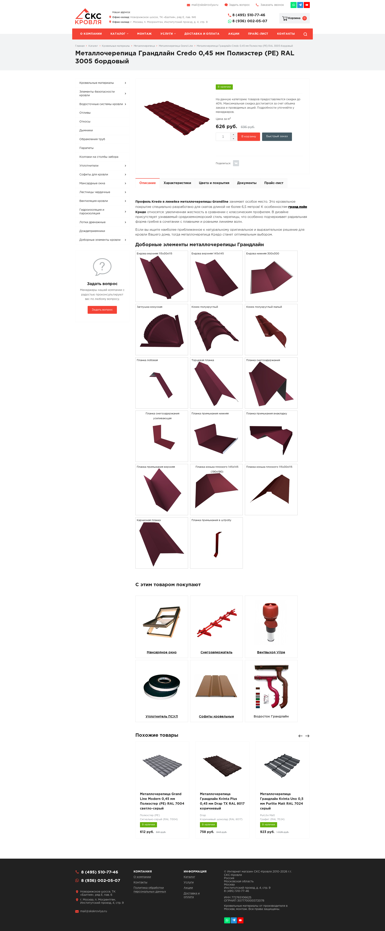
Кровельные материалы (96, 83)
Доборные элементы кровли (100, 240)
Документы (246, 183)
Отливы (85, 113)
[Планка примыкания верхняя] (161, 512)
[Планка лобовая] (161, 405)
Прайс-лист (258, 34)
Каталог (118, 34)
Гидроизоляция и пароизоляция (91, 212)
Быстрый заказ (277, 136)
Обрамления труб (92, 139)
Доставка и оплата (201, 34)
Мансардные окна (92, 183)
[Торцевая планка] (216, 405)
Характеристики (177, 183)
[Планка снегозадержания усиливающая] (161, 459)
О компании (91, 34)
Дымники (86, 130)
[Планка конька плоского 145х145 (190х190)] (216, 512)
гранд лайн (297, 206)
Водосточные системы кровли (101, 104)
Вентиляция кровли (93, 201)
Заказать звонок (272, 5)
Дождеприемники (92, 231)
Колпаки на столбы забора (98, 157)
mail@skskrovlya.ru (204, 5)
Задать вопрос (239, 5)
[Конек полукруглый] (216, 352)
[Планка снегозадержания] (271, 405)
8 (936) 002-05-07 (249, 21)
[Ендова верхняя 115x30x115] (161, 299)
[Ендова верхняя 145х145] (216, 299)
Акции (233, 34)
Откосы (84, 121)
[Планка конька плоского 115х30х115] (271, 512)
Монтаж (144, 34)
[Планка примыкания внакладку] (271, 459)
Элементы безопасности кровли (97, 94)
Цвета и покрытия (214, 183)
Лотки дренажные (92, 222)
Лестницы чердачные (94, 192)
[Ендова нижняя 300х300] (271, 299)
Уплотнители (88, 166)
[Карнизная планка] (161, 565)
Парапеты (86, 148)
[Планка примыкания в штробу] (216, 565)
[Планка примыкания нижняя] (216, 459)
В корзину (248, 136)
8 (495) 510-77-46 (248, 15)
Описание (147, 183)
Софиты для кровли (93, 174)
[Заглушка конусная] (161, 352)
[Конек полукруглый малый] (271, 352)
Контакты (286, 34)
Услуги (166, 34)
